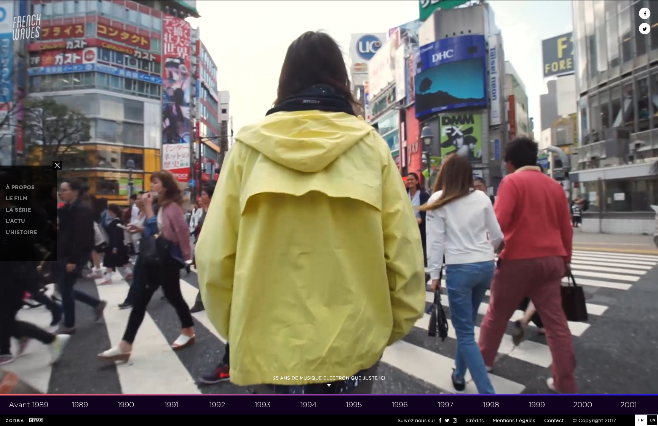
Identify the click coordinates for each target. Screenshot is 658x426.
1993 (263, 405)
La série (18, 210)
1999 (537, 405)
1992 (217, 405)
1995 (354, 405)
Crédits (475, 420)
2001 (628, 405)
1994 (308, 405)
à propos (20, 187)
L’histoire (21, 232)
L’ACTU (15, 221)
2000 (582, 405)
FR (641, 420)
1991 (171, 405)
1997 (446, 405)
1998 (491, 405)
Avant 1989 (28, 405)
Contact (554, 420)
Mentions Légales (514, 420)
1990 (126, 405)
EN (652, 420)
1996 (400, 405)
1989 (80, 405)
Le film (16, 198)
